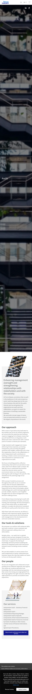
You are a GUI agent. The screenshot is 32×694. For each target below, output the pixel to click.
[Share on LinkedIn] (26, 8)
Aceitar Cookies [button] (23, 689)
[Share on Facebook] (29, 8)
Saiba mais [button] (16, 685)
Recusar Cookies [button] (9, 689)
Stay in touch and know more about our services (16, 632)
